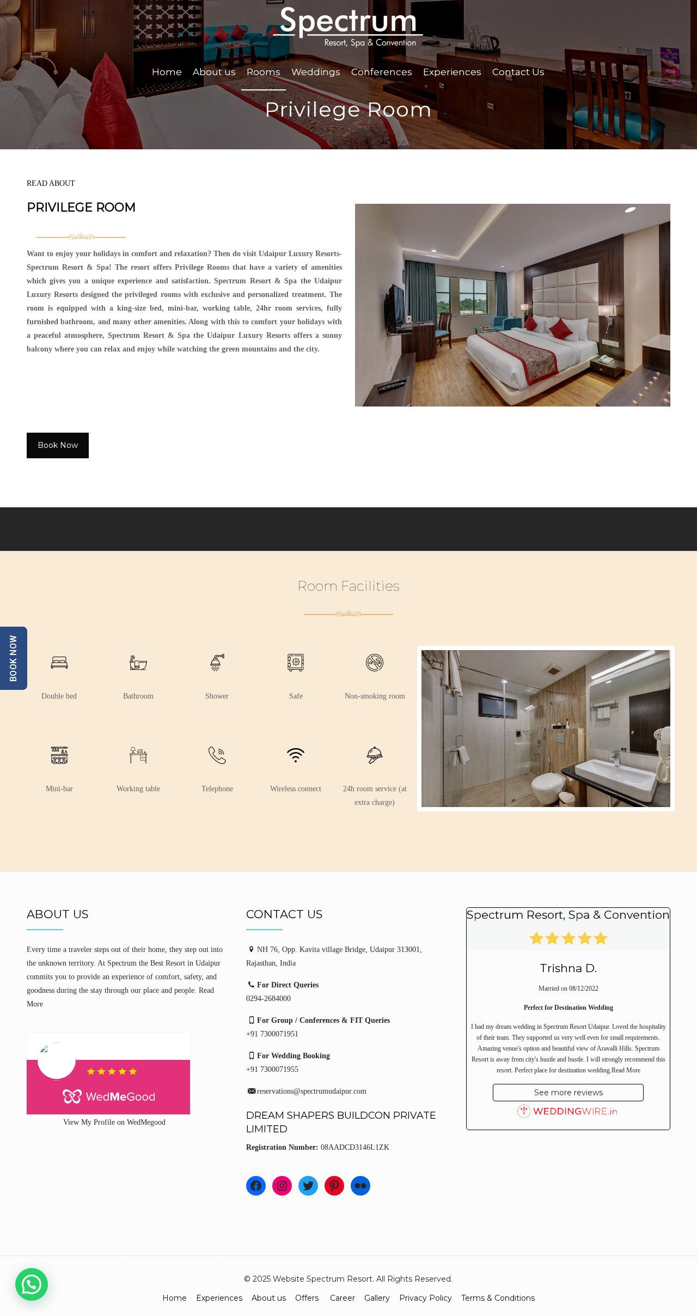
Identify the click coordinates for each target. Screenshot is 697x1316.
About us (269, 1298)
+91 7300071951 (272, 1034)
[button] (31, 1284)
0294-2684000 (268, 998)
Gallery (377, 1298)
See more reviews (568, 1092)
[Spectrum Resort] (348, 27)
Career (342, 1298)
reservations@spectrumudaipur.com (311, 1091)
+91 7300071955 (272, 1069)
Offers (308, 1298)
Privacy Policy (425, 1298)
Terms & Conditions (498, 1298)
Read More (626, 1070)
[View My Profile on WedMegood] (129, 1073)
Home (174, 1298)
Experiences (219, 1298)
